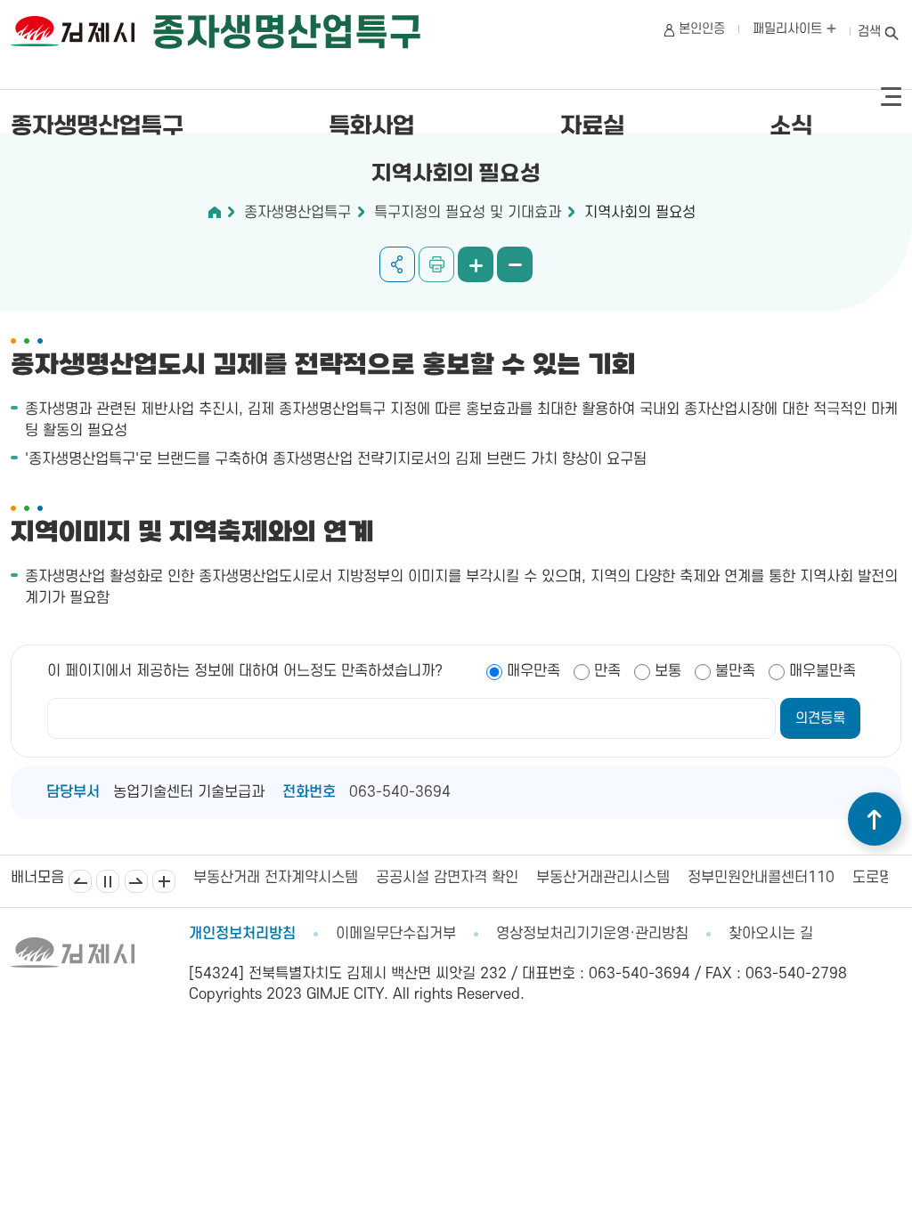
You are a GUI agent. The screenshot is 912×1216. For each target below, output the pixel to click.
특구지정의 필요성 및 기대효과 (467, 213)
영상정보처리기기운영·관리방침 (592, 934)
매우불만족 (822, 671)
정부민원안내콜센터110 (761, 878)
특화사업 (371, 127)
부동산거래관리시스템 (603, 878)
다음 (136, 881)
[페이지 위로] (874, 819)
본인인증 (702, 28)
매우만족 (533, 671)
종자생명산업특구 (97, 127)
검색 (869, 31)
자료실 (592, 127)
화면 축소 (515, 264)
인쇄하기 (436, 264)
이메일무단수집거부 (396, 934)
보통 (668, 671)
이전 (80, 881)
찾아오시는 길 (771, 934)
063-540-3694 (400, 792)
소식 (791, 127)
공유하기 (397, 264)
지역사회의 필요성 (640, 213)
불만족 (735, 671)
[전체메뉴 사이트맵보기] (891, 97)
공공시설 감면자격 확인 (447, 878)
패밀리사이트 (789, 28)
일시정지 (107, 881)
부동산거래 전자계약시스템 (275, 878)
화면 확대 (475, 264)
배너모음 (163, 881)
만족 (607, 671)
